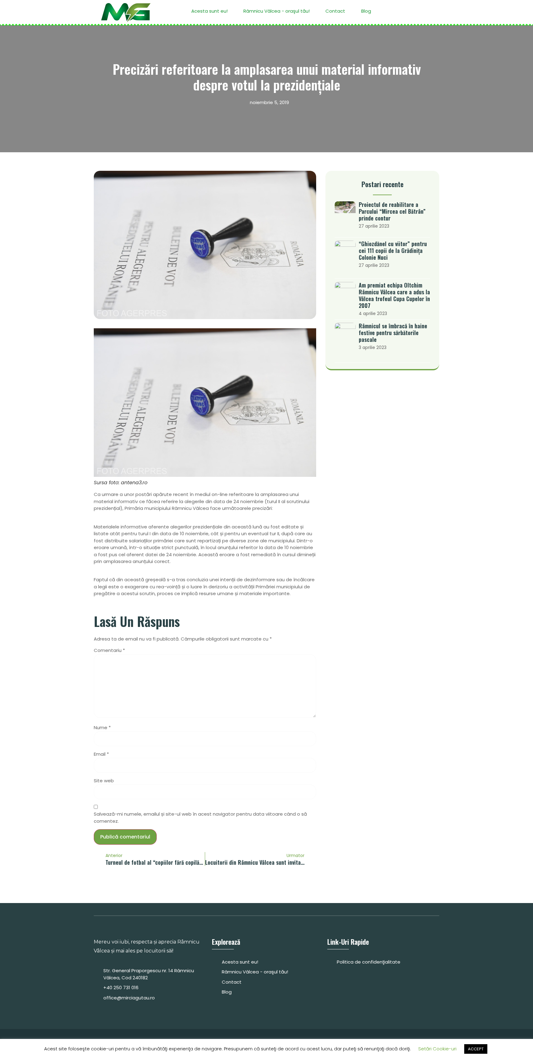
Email (101, 754)
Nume (102, 727)
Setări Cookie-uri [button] (437, 1048)
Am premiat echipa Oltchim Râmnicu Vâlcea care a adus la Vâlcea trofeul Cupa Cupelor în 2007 (394, 295)
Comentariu (109, 650)
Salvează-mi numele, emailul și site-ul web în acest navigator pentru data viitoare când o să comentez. (200, 817)
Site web (104, 780)
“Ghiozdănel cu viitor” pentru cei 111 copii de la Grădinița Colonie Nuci (393, 250)
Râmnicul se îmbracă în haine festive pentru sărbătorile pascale (393, 332)
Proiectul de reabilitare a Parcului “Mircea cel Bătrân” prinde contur (392, 211)
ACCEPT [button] (476, 1049)
